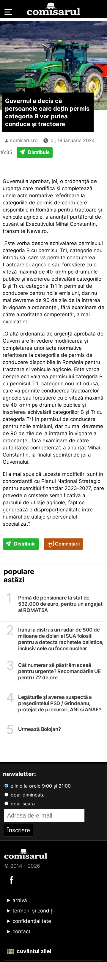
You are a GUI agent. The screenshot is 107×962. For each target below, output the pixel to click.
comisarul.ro (24, 140)
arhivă (19, 900)
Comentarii (67, 543)
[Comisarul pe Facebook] (11, 879)
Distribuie (38, 152)
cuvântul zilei (33, 951)
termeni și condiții (33, 911)
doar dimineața (27, 795)
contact (21, 931)
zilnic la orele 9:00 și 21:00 (40, 786)
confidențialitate (31, 921)
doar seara (22, 804)
